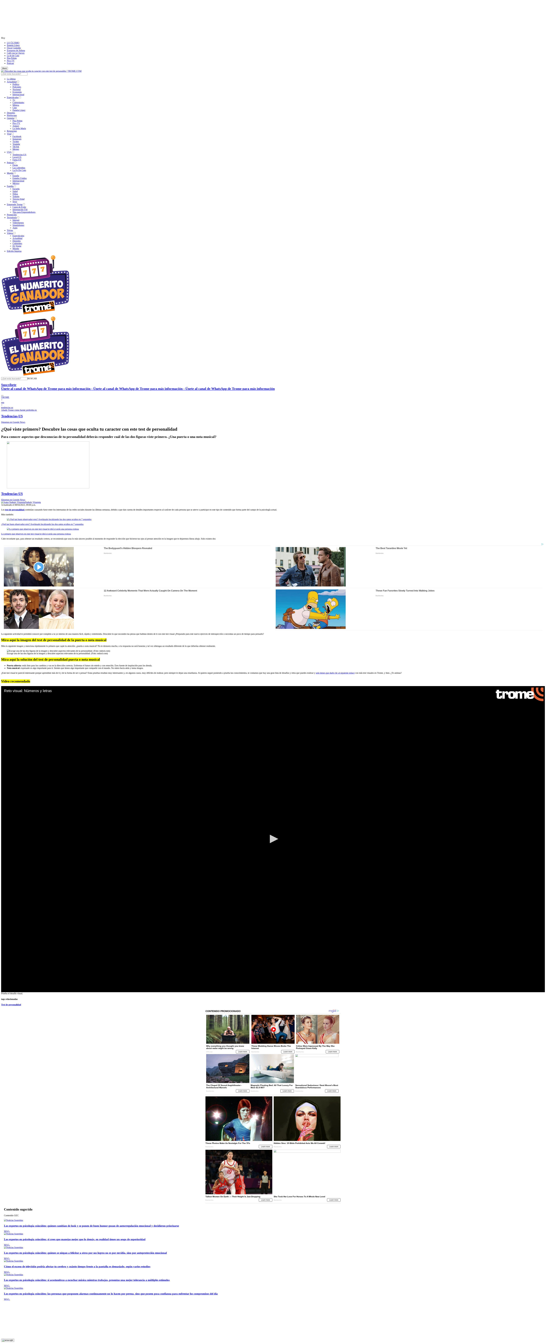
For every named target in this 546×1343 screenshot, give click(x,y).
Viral (9, 134)
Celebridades (18, 102)
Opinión (10, 118)
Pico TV (11, 60)
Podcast (10, 63)
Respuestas (12, 131)
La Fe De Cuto (19, 170)
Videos (10, 233)
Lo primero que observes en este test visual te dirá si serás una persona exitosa (36, 534)
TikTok (16, 146)
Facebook (17, 136)
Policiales (17, 87)
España (16, 175)
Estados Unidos (20, 178)
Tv (14, 100)
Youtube (16, 144)
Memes (16, 149)
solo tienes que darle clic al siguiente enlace (335, 673)
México (16, 183)
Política (16, 84)
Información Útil (20, 209)
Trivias (10, 230)
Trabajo (16, 196)
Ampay (16, 126)
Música (16, 105)
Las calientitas (19, 168)
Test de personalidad (11, 1004)
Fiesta (15, 165)
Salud (15, 191)
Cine (15, 107)
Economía (17, 92)
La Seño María (19, 128)
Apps (15, 228)
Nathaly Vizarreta (33, 502)
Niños (15, 194)
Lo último (11, 79)
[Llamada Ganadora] (35, 314)
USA (9, 152)
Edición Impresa (14, 251)
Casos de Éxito (19, 207)
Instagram (17, 139)
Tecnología (12, 217)
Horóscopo (12, 115)
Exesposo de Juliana (16, 50)
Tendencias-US (19, 154)
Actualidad (12, 82)
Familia (10, 186)
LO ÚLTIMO (13, 43)
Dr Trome (17, 246)
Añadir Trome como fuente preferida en (19, 410)
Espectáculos (12, 97)
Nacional (17, 89)
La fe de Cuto (13, 55)
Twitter (16, 141)
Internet (16, 220)
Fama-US (17, 160)
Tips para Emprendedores (24, 212)
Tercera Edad (18, 199)
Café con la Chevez (15, 53)
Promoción (12, 214)
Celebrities (17, 243)
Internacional (18, 94)
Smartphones (18, 225)
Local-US (17, 157)
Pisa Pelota (12, 58)
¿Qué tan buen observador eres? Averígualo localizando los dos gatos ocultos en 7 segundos (42, 524)
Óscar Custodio (14, 48)
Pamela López (13, 45)
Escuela (16, 189)
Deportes (11, 113)
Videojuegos (18, 222)
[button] (32, 378)
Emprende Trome (14, 204)
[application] (273, 839)
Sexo (15, 201)
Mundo (10, 173)
